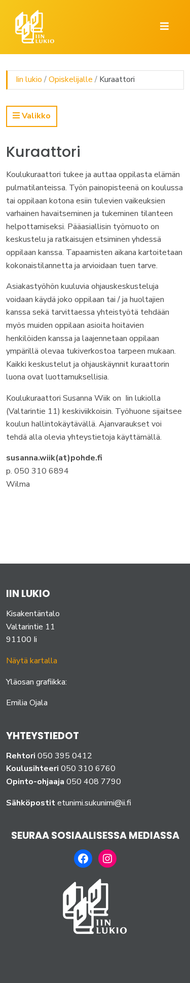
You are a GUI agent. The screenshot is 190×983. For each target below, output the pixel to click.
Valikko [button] (35, 115)
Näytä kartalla (31, 660)
